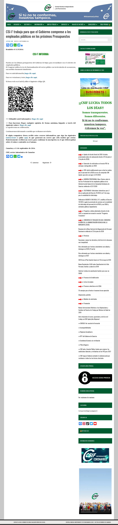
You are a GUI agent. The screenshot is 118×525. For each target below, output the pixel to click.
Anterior (35, 163)
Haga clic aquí (37, 119)
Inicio (9, 24)
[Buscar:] (94, 40)
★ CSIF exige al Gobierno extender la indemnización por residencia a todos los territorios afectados (94, 357)
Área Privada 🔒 (105, 24)
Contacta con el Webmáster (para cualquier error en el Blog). (29, 522)
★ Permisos (85, 236)
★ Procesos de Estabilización (90, 277)
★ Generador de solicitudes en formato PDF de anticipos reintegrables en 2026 (93, 164)
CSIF (12, 41)
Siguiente (46, 163)
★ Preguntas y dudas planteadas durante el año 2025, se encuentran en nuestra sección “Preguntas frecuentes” (93, 213)
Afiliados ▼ (17, 24)
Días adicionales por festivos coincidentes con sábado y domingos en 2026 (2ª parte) (94, 248)
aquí (26, 138)
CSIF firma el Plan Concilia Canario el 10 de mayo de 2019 (94, 260)
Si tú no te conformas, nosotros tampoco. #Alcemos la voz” (95, 124)
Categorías (82, 411)
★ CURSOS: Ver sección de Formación (89, 323)
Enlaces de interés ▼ (78, 24)
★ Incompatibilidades (84, 328)
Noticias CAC (85, 431)
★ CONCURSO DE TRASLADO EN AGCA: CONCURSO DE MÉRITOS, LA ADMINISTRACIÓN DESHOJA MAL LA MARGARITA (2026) (94, 222)
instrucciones (11, 138)
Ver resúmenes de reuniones (86, 397)
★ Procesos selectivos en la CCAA (91, 286)
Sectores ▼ (28, 24)
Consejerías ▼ (92, 24)
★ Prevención (86, 303)
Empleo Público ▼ (52, 24)
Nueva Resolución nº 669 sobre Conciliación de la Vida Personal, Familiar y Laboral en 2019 (93, 265)
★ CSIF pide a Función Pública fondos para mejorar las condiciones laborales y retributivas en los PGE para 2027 (94, 350)
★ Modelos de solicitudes (89, 299)
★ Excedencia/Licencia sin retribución (89, 341)
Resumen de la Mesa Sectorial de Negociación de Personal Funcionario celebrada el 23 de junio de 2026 (95, 230)
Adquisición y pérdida (84, 295)
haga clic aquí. (30, 73)
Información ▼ (39, 24)
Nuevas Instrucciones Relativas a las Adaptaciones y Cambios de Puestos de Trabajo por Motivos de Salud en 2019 (94, 310)
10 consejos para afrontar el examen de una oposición (93, 290)
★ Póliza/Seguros (83, 345)
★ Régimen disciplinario (85, 332)
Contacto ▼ (65, 24)
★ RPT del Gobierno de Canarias (87, 336)
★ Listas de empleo (87, 282)
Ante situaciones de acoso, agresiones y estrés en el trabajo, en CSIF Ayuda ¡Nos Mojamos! (93, 318)
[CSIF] (59, 11)
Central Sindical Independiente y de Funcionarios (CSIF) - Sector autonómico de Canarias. (88, 522)
